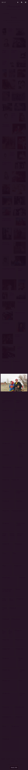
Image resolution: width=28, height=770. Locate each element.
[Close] (26, 2)
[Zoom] (22, 2)
